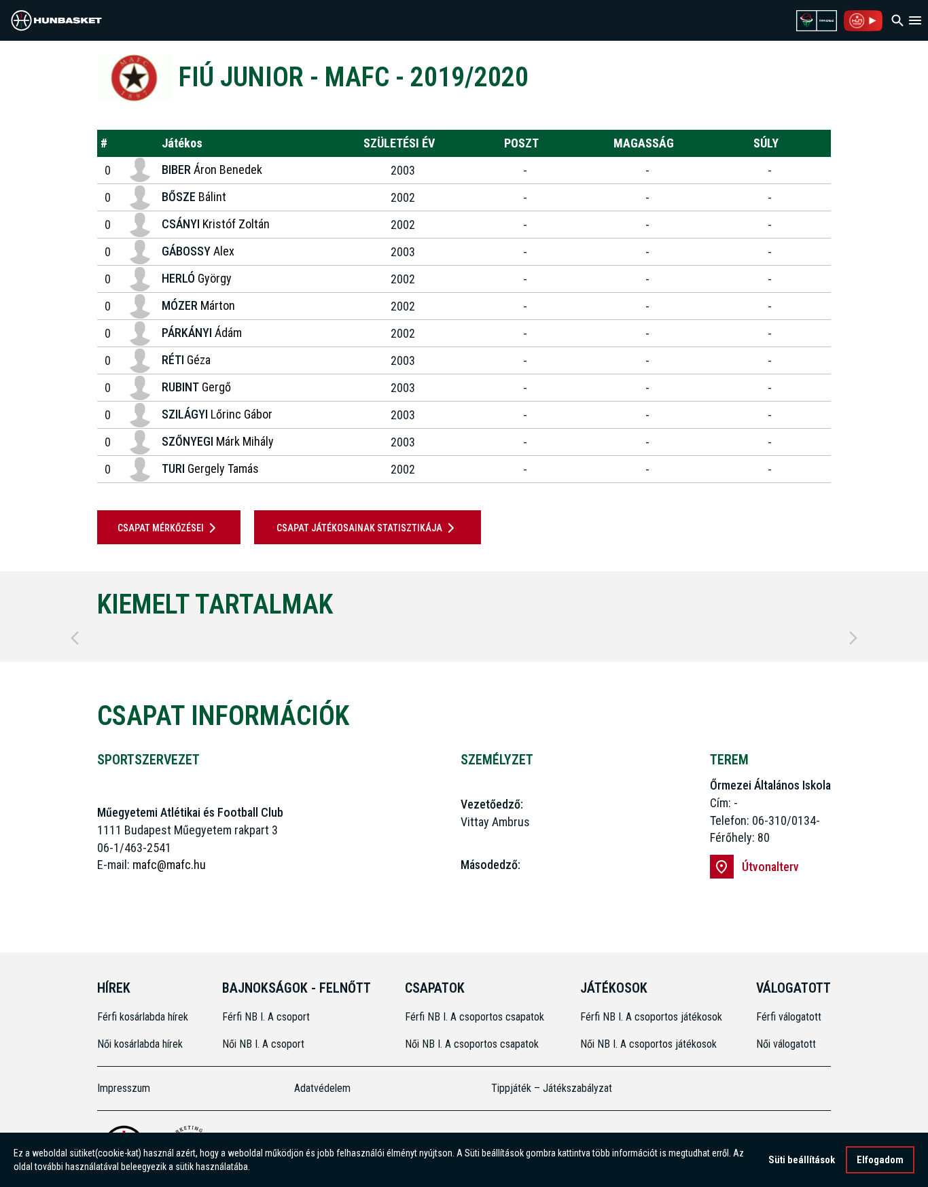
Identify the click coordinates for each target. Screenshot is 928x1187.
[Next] (853, 638)
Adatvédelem (322, 1088)
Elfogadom (880, 1160)
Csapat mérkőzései (161, 527)
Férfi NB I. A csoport (266, 1016)
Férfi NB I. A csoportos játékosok (651, 1016)
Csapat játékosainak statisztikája (359, 527)
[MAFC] (134, 77)
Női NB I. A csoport (263, 1044)
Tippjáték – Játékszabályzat (551, 1088)
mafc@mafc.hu (169, 864)
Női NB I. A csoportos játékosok (648, 1044)
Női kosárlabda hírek (140, 1044)
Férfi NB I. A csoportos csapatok (476, 1016)
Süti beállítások (801, 1160)
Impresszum (123, 1088)
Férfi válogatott (788, 1016)
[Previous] (75, 638)
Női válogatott (786, 1044)
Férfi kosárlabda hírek (142, 1016)
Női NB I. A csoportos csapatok (473, 1044)
